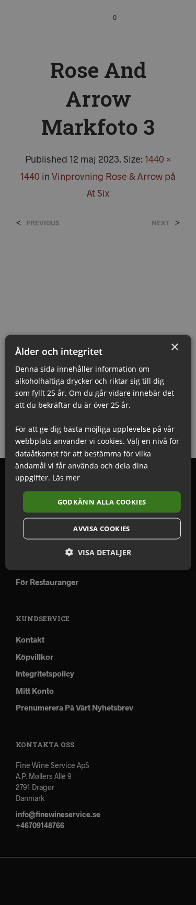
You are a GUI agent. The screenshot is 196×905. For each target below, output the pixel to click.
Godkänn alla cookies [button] (101, 501)
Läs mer (66, 477)
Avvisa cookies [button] (101, 528)
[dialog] (98, 452)
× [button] (174, 347)
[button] (98, 552)
